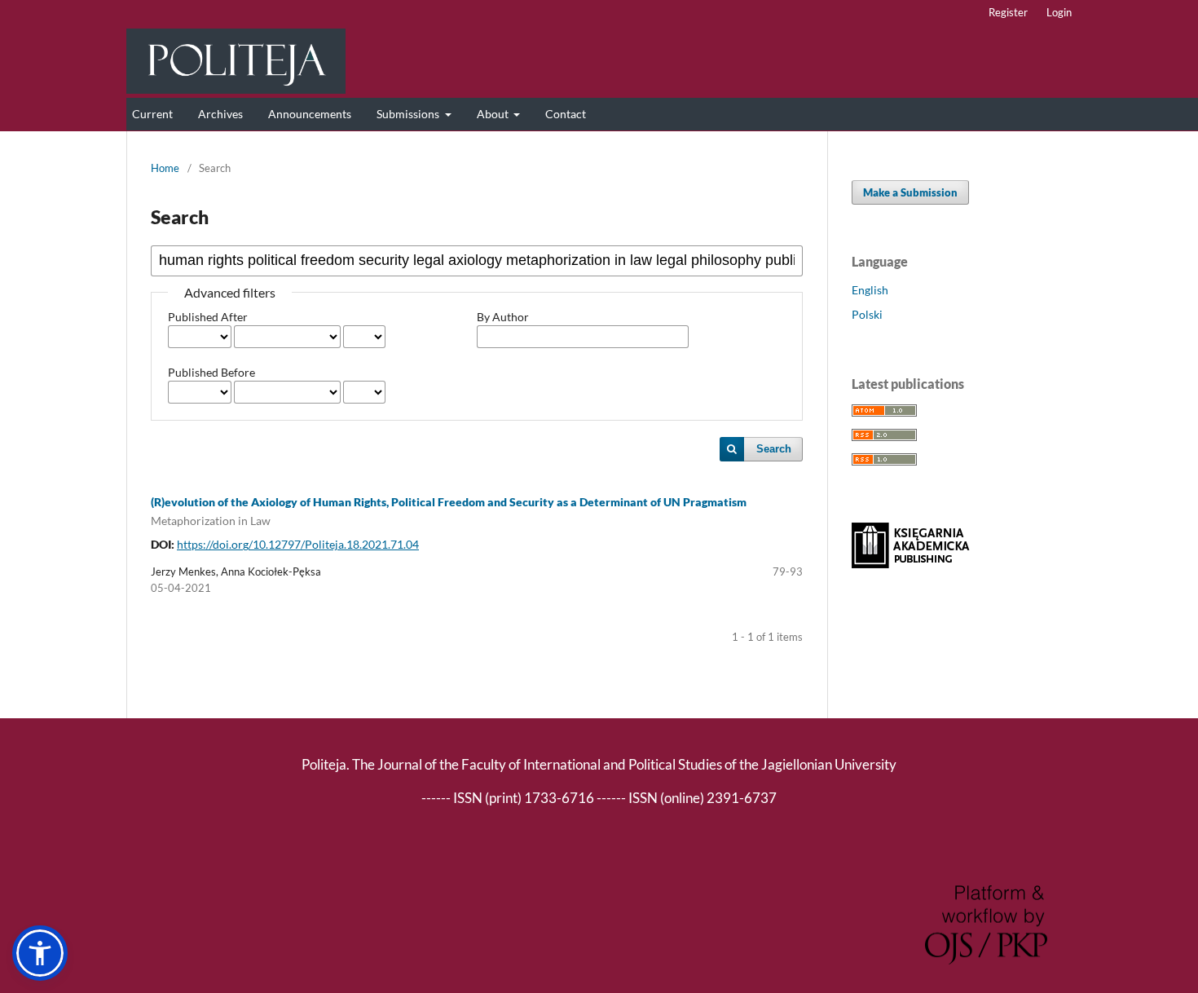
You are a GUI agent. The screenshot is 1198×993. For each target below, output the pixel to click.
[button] (40, 953)
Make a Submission (910, 192)
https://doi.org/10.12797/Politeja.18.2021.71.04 (298, 544)
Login (1059, 12)
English (870, 290)
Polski (867, 314)
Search (773, 449)
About (494, 114)
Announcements (309, 114)
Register (1008, 12)
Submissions (409, 114)
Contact (565, 114)
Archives (220, 114)
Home (165, 167)
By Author (503, 317)
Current (152, 114)
